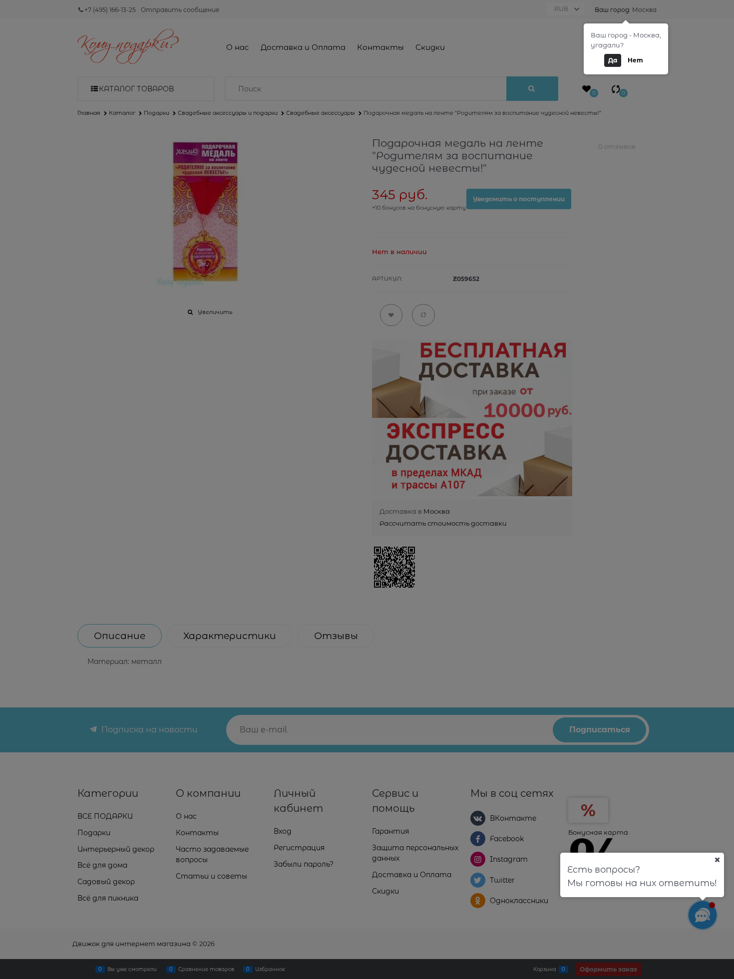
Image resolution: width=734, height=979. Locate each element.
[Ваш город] (717, 860)
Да (612, 60)
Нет (635, 60)
